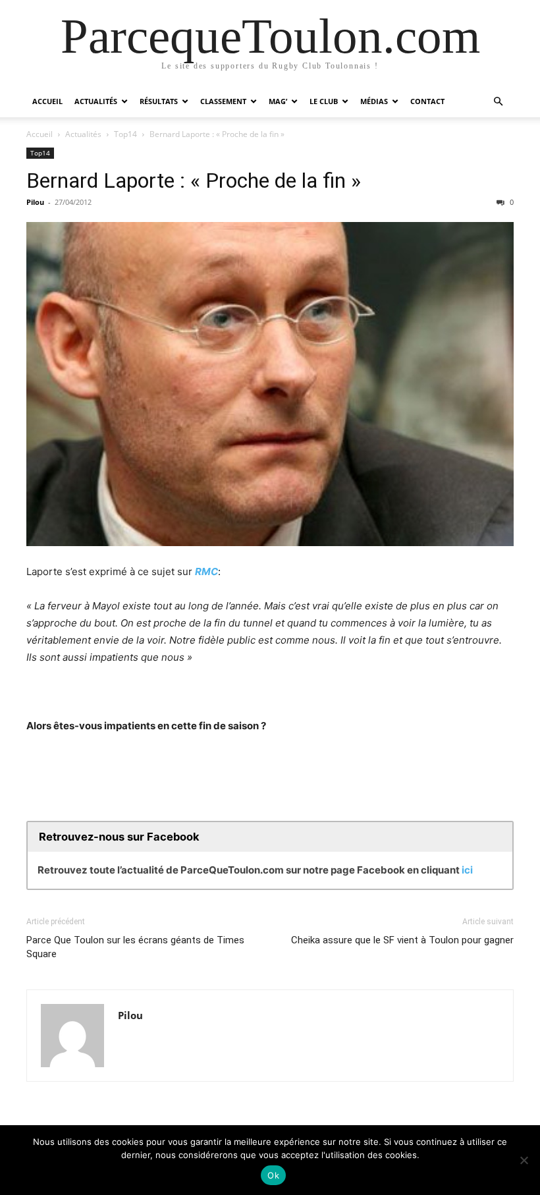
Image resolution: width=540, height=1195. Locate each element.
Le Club (324, 101)
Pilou (35, 202)
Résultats (159, 101)
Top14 (125, 134)
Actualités (95, 101)
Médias (374, 101)
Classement (223, 101)
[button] (498, 102)
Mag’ (278, 101)
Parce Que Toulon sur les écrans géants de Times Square (135, 947)
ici (467, 870)
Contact (427, 101)
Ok (273, 1175)
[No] (523, 1160)
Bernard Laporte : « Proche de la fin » (193, 180)
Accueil (47, 101)
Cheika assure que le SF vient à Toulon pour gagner (402, 940)
